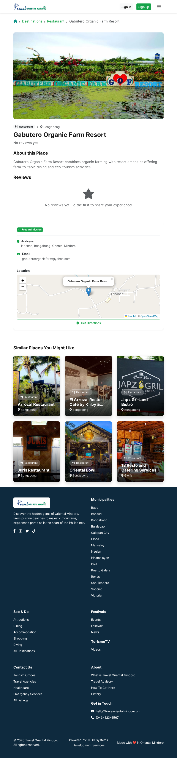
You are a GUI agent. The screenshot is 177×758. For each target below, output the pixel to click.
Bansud (96, 514)
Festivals (97, 626)
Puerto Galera (100, 570)
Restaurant (56, 21)
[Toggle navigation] (159, 7)
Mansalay (97, 545)
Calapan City (100, 532)
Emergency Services (27, 694)
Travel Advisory (102, 681)
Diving (17, 644)
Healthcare (21, 687)
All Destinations (24, 651)
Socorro (96, 589)
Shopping (20, 638)
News (95, 632)
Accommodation (24, 632)
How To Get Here (103, 687)
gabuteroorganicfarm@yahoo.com (46, 259)
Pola (94, 564)
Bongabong (51, 127)
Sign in (126, 7)
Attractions (21, 619)
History (96, 694)
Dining (17, 626)
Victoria (96, 595)
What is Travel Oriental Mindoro (113, 675)
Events (96, 619)
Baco (94, 507)
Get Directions (91, 323)
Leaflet (131, 316)
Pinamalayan (100, 558)
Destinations (32, 21)
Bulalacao (98, 526)
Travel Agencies (24, 681)
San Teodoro (100, 583)
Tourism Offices (24, 675)
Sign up (143, 7)
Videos (96, 649)
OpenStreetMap (150, 316)
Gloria (95, 539)
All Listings (20, 700)
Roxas (95, 576)
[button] (88, 291)
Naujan (96, 551)
